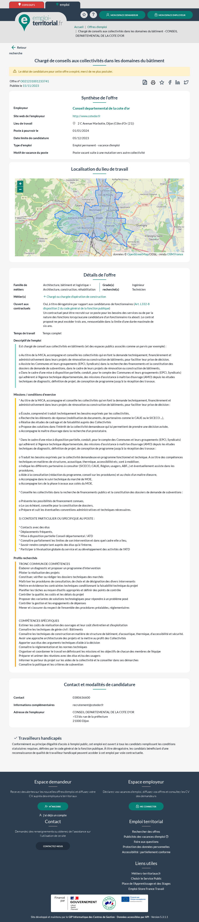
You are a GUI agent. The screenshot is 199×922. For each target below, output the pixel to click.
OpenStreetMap (137, 254)
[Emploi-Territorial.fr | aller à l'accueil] (40, 22)
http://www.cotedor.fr (86, 116)
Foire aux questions (146, 841)
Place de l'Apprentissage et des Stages (146, 883)
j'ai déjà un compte (55, 815)
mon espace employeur (171, 15)
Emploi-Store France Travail (146, 888)
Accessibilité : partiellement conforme (146, 852)
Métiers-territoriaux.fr (146, 873)
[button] (20, 184)
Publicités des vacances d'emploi (144, 836)
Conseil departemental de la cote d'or (101, 108)
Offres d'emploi (97, 27)
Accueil (79, 27)
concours (28, 5)
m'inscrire (54, 806)
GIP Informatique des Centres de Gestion (92, 917)
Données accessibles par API (133, 917)
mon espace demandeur (124, 15)
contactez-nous (53, 846)
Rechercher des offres (146, 831)
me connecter (147, 806)
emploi (64, 5)
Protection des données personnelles (146, 846)
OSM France (175, 254)
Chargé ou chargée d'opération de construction (76, 296)
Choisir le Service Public (146, 878)
